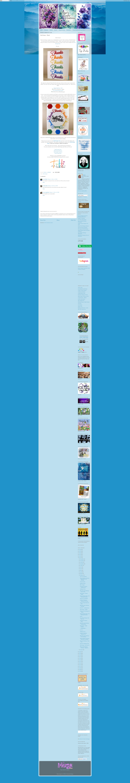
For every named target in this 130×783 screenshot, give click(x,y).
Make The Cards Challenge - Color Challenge (84, 636)
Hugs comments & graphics (65, 769)
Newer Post (42, 220)
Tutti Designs (45, 173)
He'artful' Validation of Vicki (83, 294)
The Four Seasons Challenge (82, 227)
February (81, 575)
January (81, 649)
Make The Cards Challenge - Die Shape (84, 606)
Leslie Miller (45, 179)
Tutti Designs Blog (58, 153)
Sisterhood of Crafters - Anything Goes (84, 587)
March (81, 573)
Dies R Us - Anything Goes (84, 607)
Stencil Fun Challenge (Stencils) (83, 226)
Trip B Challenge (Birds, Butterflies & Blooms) (84, 231)
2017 (80, 656)
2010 (80, 667)
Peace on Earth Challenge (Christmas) (82, 222)
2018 (80, 655)
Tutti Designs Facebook (58, 152)
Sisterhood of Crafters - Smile (84, 621)
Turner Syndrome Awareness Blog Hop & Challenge (84, 639)
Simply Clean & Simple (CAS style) (83, 224)
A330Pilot (64, 773)
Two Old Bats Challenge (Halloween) (82, 233)
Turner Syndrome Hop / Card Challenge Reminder (84, 596)
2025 (80, 551)
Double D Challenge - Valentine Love (83, 634)
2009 (80, 669)
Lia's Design (80, 304)
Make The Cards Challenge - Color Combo (84, 591)
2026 (80, 549)
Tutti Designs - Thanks (83, 609)
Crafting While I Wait (81, 293)
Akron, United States (84, 336)
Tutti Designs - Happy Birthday (83, 626)
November (82, 560)
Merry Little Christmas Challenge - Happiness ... (84, 647)
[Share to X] (57, 172)
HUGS (81, 616)
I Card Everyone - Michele (82, 297)
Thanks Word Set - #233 (58, 88)
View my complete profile (82, 190)
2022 (80, 556)
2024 (80, 552)
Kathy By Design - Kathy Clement (83, 302)
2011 (80, 666)
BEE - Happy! (82, 584)
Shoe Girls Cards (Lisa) (82, 309)
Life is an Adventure (83, 576)
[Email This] (55, 172)
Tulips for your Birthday (84, 598)
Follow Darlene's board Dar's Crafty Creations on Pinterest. (84, 269)
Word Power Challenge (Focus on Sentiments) (83, 236)
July (81, 567)
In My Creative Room (81, 299)
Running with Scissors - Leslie (83, 307)
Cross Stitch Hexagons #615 (58, 90)
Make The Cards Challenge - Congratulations (84, 624)
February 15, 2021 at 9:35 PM (54, 192)
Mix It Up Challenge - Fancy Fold (84, 641)
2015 (80, 659)
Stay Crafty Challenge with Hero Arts (84, 618)
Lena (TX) (79, 303)
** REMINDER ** (83, 628)
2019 (80, 653)
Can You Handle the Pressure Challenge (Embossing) (82, 216)
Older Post (73, 220)
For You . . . (82, 629)
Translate (85, 196)
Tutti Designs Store (57, 149)
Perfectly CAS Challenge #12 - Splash (85, 612)
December (82, 559)
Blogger (72, 773)
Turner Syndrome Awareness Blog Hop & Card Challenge (84, 579)
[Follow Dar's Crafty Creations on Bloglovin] (81, 250)
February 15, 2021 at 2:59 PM (52, 179)
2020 (80, 651)
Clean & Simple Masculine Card (84, 603)
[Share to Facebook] (58, 172)
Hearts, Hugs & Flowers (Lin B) (83, 296)
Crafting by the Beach (81, 291)
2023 (80, 554)
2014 (80, 661)
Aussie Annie (80, 287)
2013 (80, 663)
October (81, 562)
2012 (80, 664)
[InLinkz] (78, 272)
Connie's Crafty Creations (82, 290)
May (81, 570)
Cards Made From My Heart (82, 288)
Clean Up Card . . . (83, 581)
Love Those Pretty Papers (82, 219)
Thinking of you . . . (83, 631)
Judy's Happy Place (81, 300)
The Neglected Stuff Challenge (83, 228)
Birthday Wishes (82, 583)
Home (58, 220)
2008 (80, 671)
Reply (44, 182)
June (81, 568)
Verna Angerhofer (46, 192)
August (81, 565)
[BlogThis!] (56, 172)
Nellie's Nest (80, 306)
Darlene (84, 175)
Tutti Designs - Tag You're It (84, 645)
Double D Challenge (81, 218)
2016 (80, 658)
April (81, 571)
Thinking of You (82, 589)
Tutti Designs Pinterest (58, 150)
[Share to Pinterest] (59, 172)
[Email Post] (53, 172)
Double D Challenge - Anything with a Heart (84, 601)
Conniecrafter (45, 185)
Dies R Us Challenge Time (84, 643)
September (82, 563)
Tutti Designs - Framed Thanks (84, 594)
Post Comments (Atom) (49, 222)
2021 (80, 557)
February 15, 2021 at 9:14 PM (53, 185)
